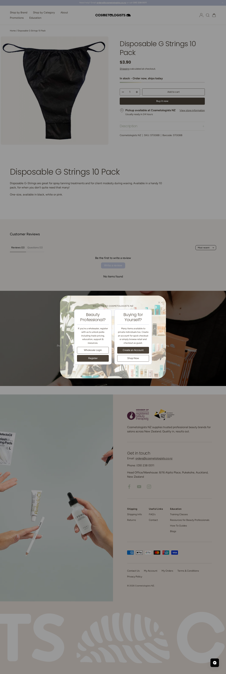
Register (93, 358)
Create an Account (133, 349)
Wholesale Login (93, 349)
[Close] (159, 302)
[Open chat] (214, 662)
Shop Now (133, 358)
